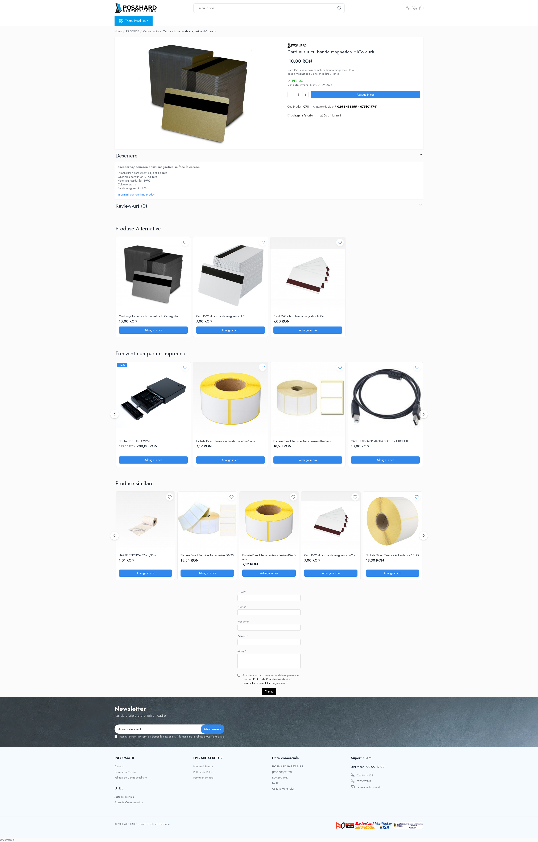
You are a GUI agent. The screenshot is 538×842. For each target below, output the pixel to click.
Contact (119, 766)
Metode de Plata (124, 797)
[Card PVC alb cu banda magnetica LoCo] (307, 274)
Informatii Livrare (203, 766)
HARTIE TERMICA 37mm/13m (137, 555)
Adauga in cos (365, 95)
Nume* (242, 607)
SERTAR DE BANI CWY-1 (134, 441)
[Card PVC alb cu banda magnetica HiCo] (230, 274)
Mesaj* (241, 651)
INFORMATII (124, 757)
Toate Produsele (136, 21)
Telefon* (242, 636)
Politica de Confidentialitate (210, 737)
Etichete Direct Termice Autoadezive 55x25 (392, 555)
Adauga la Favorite (301, 115)
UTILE (119, 788)
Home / (120, 31)
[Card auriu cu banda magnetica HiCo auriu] (197, 93)
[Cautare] (340, 8)
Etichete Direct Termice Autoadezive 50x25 (207, 555)
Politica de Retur (202, 772)
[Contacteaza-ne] (408, 8)
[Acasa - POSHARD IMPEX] (136, 8)
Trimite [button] (269, 691)
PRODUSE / (134, 31)
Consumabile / (152, 31)
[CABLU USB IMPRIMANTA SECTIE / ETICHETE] (385, 399)
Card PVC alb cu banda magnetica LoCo (298, 316)
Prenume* (243, 622)
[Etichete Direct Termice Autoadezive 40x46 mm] (230, 399)
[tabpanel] (197, 93)
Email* (241, 592)
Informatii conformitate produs (136, 194)
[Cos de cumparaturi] (421, 8)
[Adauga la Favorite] (185, 242)
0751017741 (363, 781)
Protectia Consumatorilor (129, 802)
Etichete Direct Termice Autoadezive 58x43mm (302, 441)
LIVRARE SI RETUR (208, 757)
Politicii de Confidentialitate (269, 679)
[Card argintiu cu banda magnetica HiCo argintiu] (153, 274)
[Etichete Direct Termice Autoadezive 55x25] (392, 521)
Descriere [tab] (126, 156)
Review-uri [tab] (131, 206)
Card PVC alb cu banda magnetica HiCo (221, 316)
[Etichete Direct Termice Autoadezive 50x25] (207, 521)
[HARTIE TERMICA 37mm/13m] (145, 521)
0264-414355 (364, 775)
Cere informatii (332, 115)
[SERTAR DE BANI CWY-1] (153, 399)
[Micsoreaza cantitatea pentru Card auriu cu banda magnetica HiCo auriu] (290, 94)
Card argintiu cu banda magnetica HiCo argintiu (148, 316)
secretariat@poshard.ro (369, 787)
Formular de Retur (203, 778)
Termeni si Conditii (126, 772)
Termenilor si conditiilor (256, 683)
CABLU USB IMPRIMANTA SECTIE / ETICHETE (380, 441)
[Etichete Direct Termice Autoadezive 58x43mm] (307, 399)
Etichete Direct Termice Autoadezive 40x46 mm (225, 441)
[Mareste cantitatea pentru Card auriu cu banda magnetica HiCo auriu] (305, 94)
